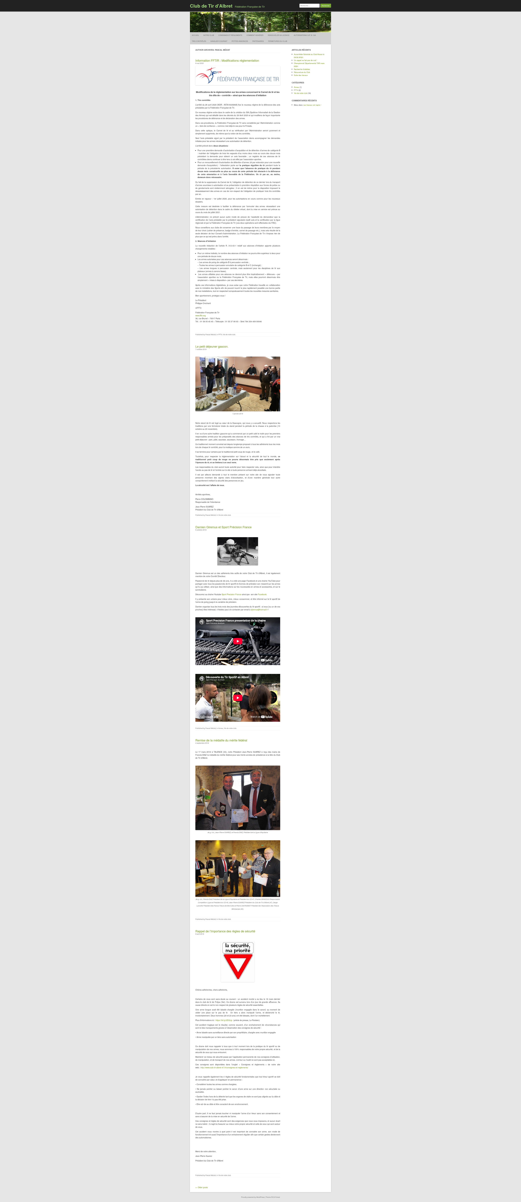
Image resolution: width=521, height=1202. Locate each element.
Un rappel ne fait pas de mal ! (305, 60)
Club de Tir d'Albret (211, 5)
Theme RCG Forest (273, 1197)
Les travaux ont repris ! (312, 105)
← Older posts (201, 1187)
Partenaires (258, 41)
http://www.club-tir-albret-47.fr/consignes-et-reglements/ (224, 1067)
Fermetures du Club (277, 41)
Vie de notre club (229, 334)
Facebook (262, 594)
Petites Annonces (240, 41)
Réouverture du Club (302, 72)
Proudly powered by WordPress (252, 1197)
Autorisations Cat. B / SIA (305, 35)
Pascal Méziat (210, 334)
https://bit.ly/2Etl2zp (224, 1020)
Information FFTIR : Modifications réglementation (227, 60)
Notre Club (208, 35)
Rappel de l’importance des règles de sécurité (225, 931)
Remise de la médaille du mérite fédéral (221, 740)
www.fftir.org (200, 315)
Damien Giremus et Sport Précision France (223, 527)
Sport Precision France (231, 594)
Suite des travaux (301, 75)
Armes (220, 728)
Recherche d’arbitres (302, 69)
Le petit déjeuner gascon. (211, 346)
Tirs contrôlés (199, 41)
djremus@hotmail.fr (259, 609)
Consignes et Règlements (230, 35)
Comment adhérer (255, 35)
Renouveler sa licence (278, 35)
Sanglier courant (218, 41)
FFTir (220, 334)
